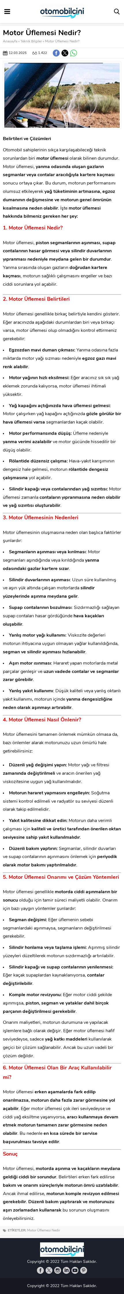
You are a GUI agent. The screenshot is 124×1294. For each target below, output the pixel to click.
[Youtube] (75, 1270)
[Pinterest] (83, 1270)
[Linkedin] (66, 1270)
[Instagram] (57, 1270)
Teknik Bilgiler (31, 41)
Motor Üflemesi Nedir (43, 1230)
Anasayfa (10, 41)
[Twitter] (49, 1270)
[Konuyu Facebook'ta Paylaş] (56, 53)
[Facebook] (40, 1270)
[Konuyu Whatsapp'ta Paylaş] (73, 53)
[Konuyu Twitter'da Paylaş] (64, 53)
